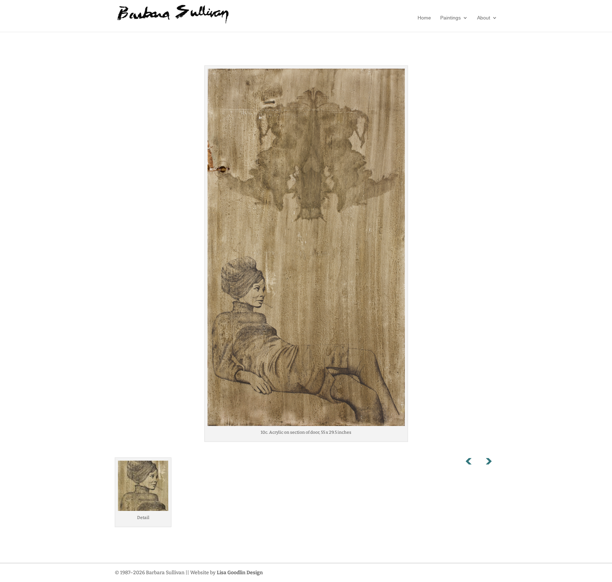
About (483, 18)
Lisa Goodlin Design (240, 573)
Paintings (450, 18)
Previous (472, 462)
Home (424, 18)
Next (488, 462)
